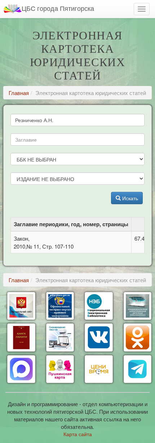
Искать (129, 198)
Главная (19, 92)
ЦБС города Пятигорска (58, 8)
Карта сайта (77, 434)
